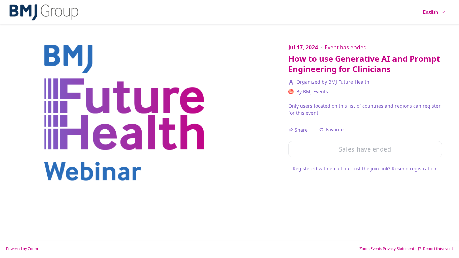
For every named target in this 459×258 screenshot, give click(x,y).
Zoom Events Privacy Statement (386, 248)
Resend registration (414, 168)
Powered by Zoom (22, 248)
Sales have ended (365, 149)
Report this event (438, 248)
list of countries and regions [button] (380, 106)
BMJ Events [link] (315, 92)
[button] (331, 129)
